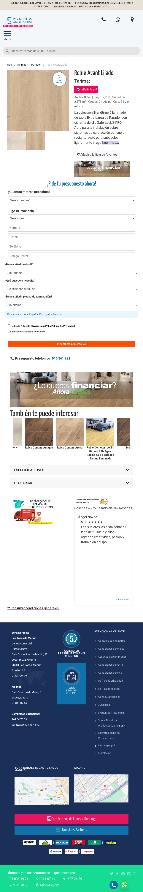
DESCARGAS (23, 483)
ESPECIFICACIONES (29, 470)
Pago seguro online (71, 690)
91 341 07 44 (45, 879)
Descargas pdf (106, 745)
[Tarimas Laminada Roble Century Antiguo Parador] (39, 432)
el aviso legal (38, 326)
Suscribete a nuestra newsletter (27, 331)
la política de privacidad (61, 326)
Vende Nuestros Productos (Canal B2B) (111, 723)
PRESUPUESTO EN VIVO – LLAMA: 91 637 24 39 (40, 3)
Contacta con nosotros (111, 640)
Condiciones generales (111, 648)
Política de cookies (109, 688)
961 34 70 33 (18, 885)
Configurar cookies (109, 696)
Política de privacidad (110, 680)
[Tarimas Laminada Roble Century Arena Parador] (70, 432)
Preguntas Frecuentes (111, 712)
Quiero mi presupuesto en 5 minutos (71, 653)
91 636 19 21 (18, 879)
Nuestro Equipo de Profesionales (109, 735)
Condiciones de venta (110, 664)
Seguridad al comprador (112, 656)
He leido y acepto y (42, 326)
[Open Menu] (7, 36)
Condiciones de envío (110, 672)
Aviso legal (104, 704)
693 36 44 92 (31, 724)
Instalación (104, 753)
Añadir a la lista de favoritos (98, 154)
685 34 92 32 (49, 885)
